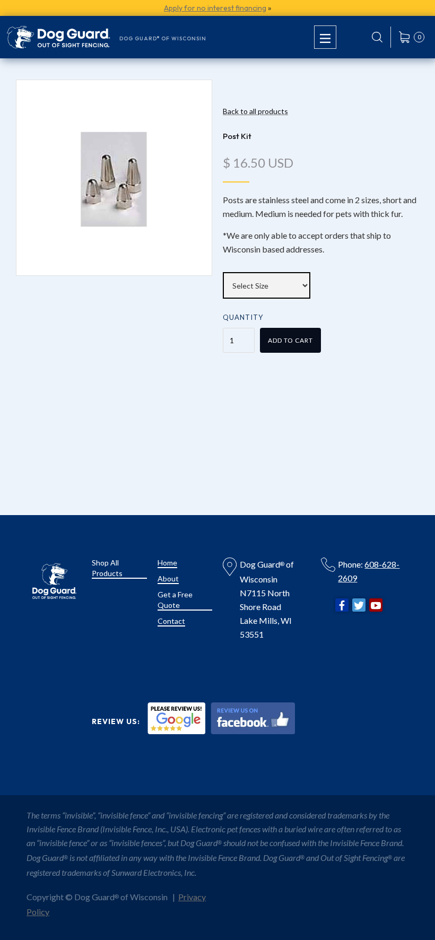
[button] (325, 36)
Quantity (243, 317)
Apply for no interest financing (215, 8)
